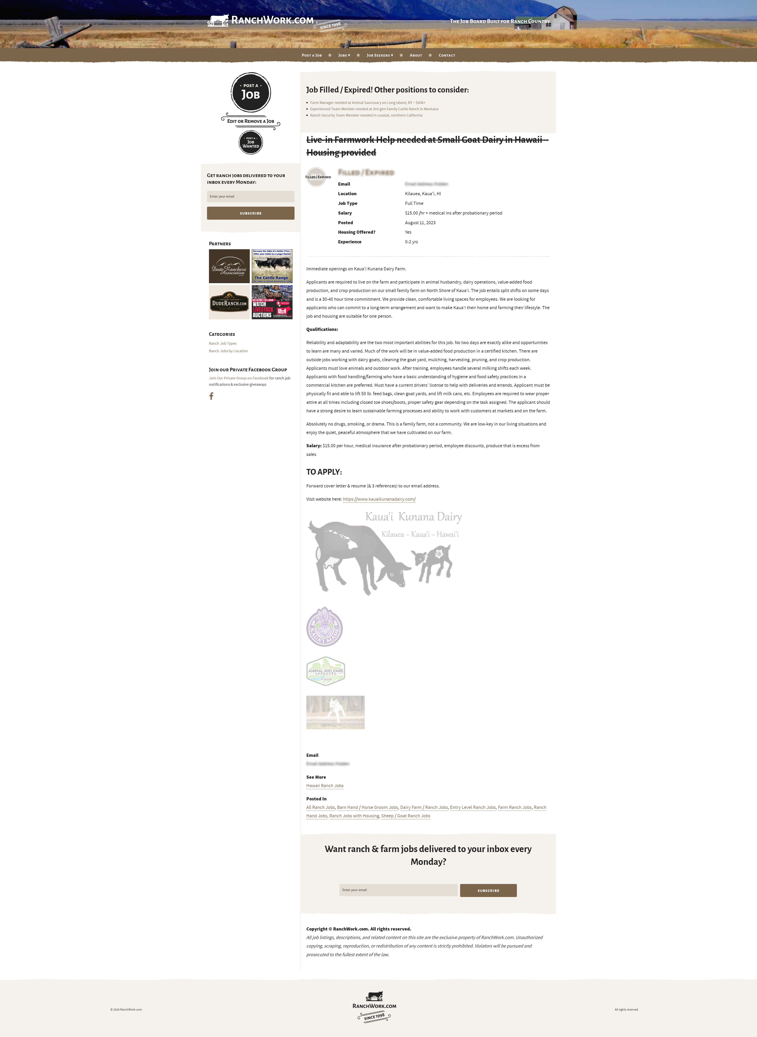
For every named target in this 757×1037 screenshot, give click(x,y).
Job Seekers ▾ (380, 55)
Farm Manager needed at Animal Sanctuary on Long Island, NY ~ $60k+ (368, 102)
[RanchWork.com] (374, 1006)
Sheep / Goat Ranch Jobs (405, 815)
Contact (447, 55)
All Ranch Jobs (320, 807)
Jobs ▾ (344, 55)
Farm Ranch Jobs (515, 807)
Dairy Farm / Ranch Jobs (424, 807)
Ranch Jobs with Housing (354, 815)
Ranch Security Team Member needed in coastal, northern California (366, 115)
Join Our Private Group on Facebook (238, 378)
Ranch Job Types (223, 343)
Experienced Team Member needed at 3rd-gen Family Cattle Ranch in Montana (374, 109)
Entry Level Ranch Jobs (473, 807)
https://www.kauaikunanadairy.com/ (379, 499)
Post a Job (312, 55)
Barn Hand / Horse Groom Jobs (367, 807)
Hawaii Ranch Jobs (325, 785)
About (416, 55)
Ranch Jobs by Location (228, 351)
